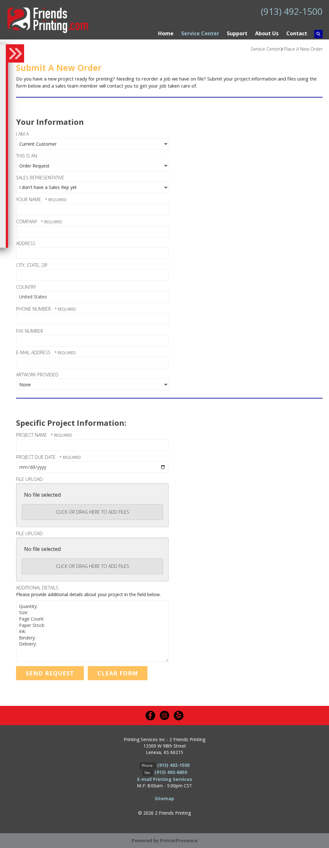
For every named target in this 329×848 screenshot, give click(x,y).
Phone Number (34, 309)
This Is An (26, 156)
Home (165, 33)
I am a (22, 134)
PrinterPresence (179, 840)
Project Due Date (36, 457)
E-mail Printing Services (164, 779)
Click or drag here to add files (92, 512)
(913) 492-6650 (171, 772)
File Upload (29, 479)
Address (25, 243)
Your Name (29, 199)
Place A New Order (303, 49)
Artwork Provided (37, 375)
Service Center (200, 33)
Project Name (32, 435)
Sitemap (164, 798)
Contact (296, 33)
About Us (267, 33)
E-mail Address (34, 352)
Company (27, 221)
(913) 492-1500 (292, 11)
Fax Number (29, 331)
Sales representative (40, 178)
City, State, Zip (32, 265)
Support (237, 33)
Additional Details (37, 588)
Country (26, 287)
